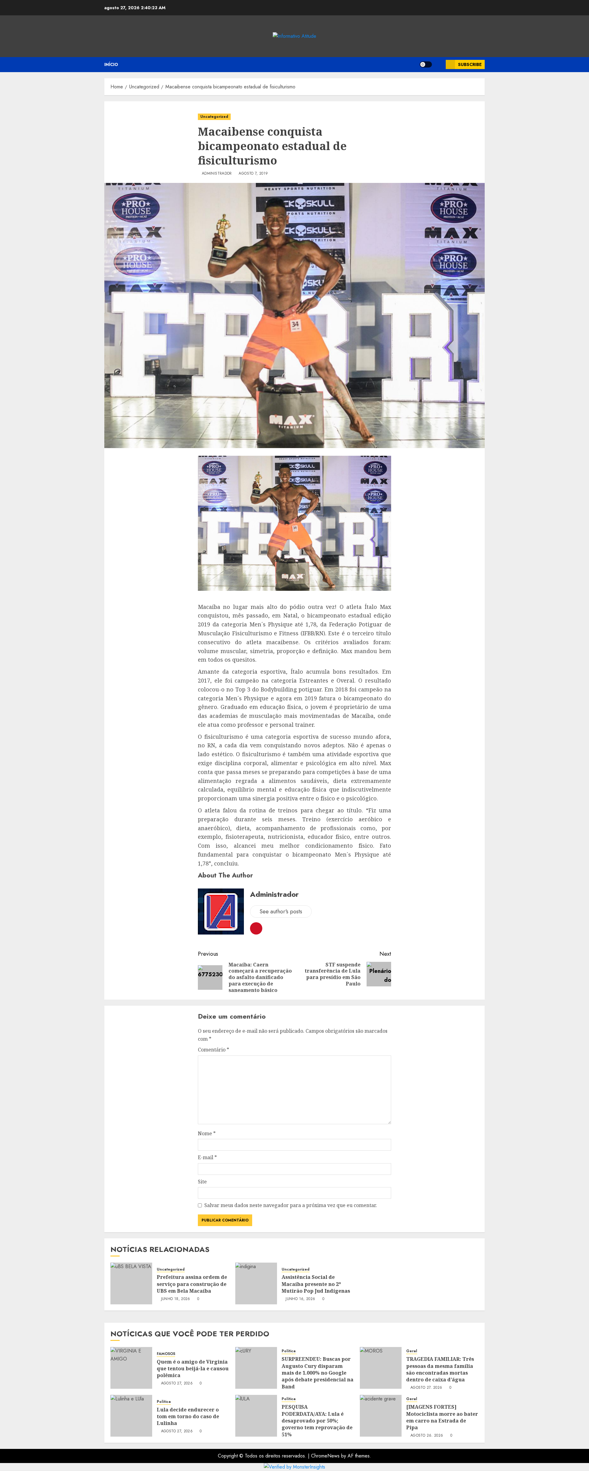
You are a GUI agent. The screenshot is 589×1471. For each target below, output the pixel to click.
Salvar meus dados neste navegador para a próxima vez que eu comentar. (290, 1205)
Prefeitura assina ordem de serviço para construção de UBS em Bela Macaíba (192, 1284)
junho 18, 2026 (175, 1299)
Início (111, 64)
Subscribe (470, 64)
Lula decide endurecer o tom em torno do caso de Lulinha (188, 1416)
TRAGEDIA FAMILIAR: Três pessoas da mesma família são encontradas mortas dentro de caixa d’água (440, 1369)
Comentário (213, 1049)
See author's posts (281, 912)
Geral (411, 1351)
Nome (207, 1133)
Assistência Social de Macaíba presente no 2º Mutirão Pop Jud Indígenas (316, 1284)
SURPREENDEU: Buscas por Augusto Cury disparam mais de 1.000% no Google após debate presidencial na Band (317, 1373)
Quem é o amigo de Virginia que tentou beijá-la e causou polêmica (193, 1368)
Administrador (217, 173)
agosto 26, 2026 (426, 1435)
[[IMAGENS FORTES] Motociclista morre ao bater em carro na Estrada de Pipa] (381, 1416)
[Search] (439, 64)
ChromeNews (325, 1455)
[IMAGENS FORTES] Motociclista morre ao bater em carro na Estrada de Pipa (442, 1417)
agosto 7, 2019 (253, 173)
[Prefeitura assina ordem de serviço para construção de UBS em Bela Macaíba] (131, 1283)
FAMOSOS (166, 1354)
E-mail (207, 1157)
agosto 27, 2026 (177, 1383)
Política (289, 1351)
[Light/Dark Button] (426, 64)
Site (202, 1181)
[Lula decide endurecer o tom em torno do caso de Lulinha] (131, 1416)
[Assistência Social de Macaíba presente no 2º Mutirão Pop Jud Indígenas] (256, 1283)
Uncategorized (214, 116)
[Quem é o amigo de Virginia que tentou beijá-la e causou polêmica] (131, 1368)
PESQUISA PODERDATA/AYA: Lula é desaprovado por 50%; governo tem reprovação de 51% (317, 1420)
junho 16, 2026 (300, 1299)
